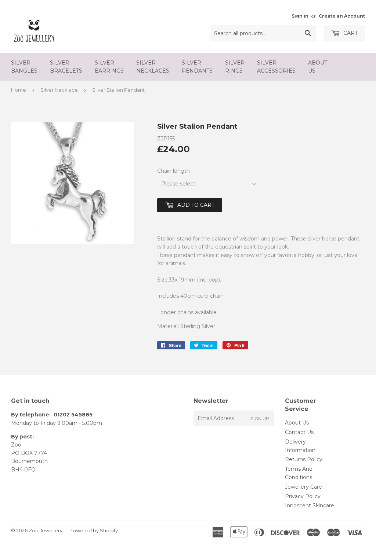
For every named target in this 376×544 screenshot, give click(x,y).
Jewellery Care (303, 487)
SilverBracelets (66, 66)
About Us (297, 422)
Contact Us (299, 432)
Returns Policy (303, 459)
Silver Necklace (59, 90)
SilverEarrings (109, 66)
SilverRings (235, 66)
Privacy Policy (303, 496)
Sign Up (260, 418)
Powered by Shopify (93, 530)
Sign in (300, 16)
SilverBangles (24, 66)
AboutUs (317, 66)
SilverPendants (197, 66)
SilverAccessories (276, 66)
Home (18, 90)
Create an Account (342, 16)
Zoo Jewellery (45, 530)
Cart (350, 33)
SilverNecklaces (152, 66)
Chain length (173, 171)
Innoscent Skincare (309, 505)
